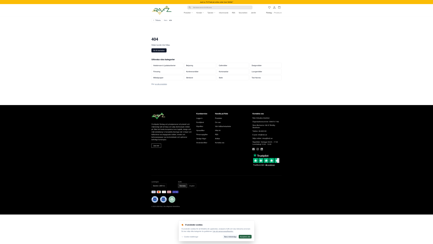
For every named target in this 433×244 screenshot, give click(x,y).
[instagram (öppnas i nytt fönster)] (258, 149)
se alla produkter (161, 84)
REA (233, 13)
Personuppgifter (202, 134)
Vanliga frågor (201, 138)
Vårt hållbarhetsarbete (223, 126)
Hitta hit (217, 130)
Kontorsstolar (223, 71)
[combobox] (220, 7)
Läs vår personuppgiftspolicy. (223, 231)
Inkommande (223, 13)
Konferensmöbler (192, 71)
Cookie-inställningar (191, 237)
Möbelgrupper (158, 77)
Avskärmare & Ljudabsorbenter (164, 65)
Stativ (221, 77)
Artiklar (217, 138)
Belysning (189, 65)
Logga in (199, 118)
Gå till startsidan (159, 50)
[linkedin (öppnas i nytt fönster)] (262, 149)
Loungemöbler (257, 71)
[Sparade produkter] (269, 7)
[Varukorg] (279, 7)
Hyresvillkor (200, 130)
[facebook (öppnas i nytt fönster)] (253, 149)
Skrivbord (189, 77)
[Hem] (161, 10)
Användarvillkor (201, 142)
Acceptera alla (245, 237)
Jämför (253, 13)
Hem (165, 20)
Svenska (183, 186)
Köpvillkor (199, 126)
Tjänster (210, 13)
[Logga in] (274, 7)
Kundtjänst (200, 122)
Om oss (218, 122)
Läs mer (156, 145)
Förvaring (156, 71)
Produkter (187, 13)
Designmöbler (257, 65)
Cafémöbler (223, 65)
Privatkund (278, 13)
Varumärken (243, 13)
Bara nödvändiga (230, 237)
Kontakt (199, 13)
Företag (269, 13)
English (192, 186)
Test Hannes (256, 77)
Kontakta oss (219, 142)
